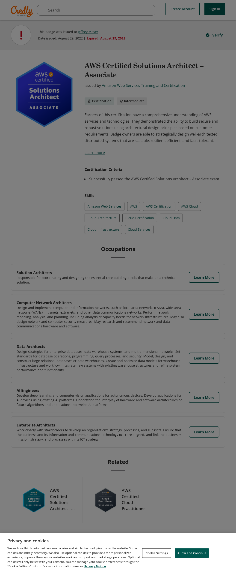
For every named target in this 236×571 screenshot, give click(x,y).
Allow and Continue (191, 553)
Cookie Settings (157, 553)
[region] (118, 552)
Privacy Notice (95, 566)
